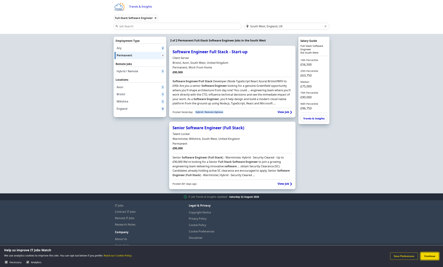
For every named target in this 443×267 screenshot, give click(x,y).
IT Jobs (119, 205)
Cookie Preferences (201, 231)
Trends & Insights (140, 6)
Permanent (140, 55)
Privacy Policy (197, 219)
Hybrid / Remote (140, 71)
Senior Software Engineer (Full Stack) (208, 127)
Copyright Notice (200, 212)
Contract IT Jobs (125, 212)
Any (140, 48)
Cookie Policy (197, 225)
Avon (140, 87)
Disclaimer (196, 238)
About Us (121, 239)
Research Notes (125, 224)
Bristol (140, 94)
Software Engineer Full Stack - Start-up (210, 51)
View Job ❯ (285, 112)
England (140, 109)
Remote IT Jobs (124, 218)
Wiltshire (140, 101)
